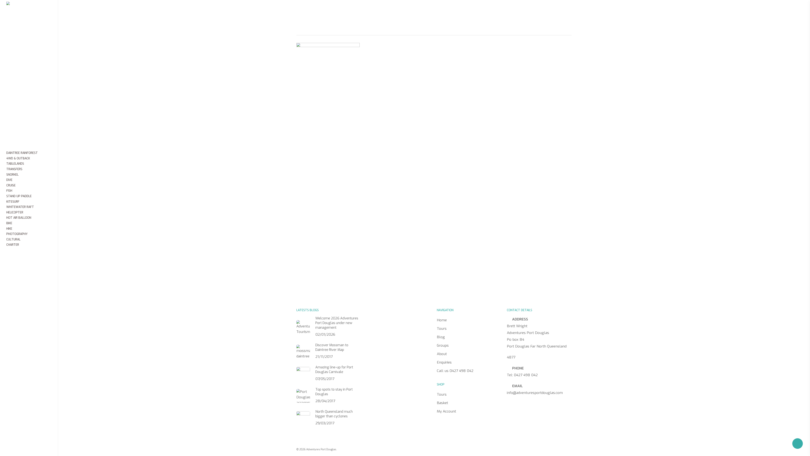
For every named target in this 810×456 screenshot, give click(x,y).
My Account (446, 411)
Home (349, 9)
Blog (388, 9)
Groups (409, 9)
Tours (369, 9)
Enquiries (458, 9)
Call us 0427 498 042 (501, 9)
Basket (442, 402)
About (432, 9)
